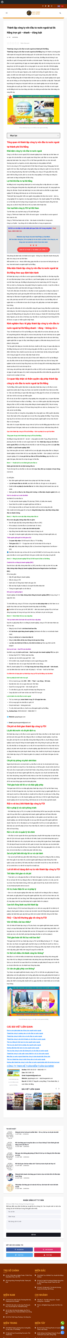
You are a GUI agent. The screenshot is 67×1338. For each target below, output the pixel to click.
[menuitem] (2, 2)
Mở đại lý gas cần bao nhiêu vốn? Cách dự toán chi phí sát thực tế (35, 1164)
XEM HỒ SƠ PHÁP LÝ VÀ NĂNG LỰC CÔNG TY (33, 249)
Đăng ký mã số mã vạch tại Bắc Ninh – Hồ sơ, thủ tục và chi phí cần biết (37, 1132)
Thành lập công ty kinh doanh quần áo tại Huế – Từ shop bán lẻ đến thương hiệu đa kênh (15, 1101)
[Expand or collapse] (58, 135)
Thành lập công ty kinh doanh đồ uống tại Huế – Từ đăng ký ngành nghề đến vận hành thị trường (52, 1101)
